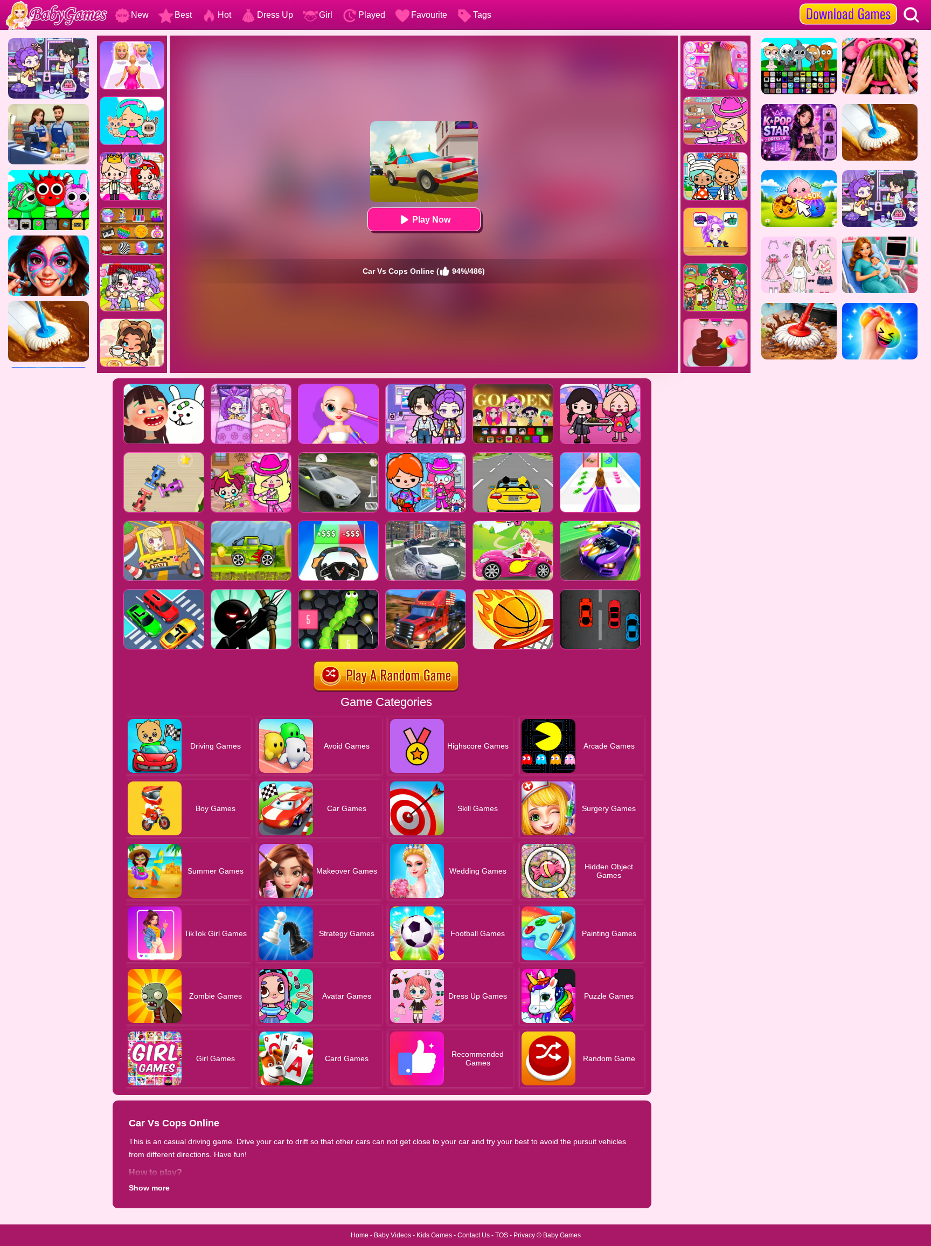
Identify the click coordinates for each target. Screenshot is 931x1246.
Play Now (431, 219)
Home (360, 1235)
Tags (482, 14)
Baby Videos (392, 1235)
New (140, 14)
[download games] (848, 4)
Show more (149, 1187)
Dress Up (275, 14)
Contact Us (473, 1235)
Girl (325, 14)
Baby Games (562, 1235)
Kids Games (434, 1235)
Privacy (524, 1235)
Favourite (429, 14)
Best (183, 14)
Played (371, 14)
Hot (224, 14)
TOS (501, 1235)
